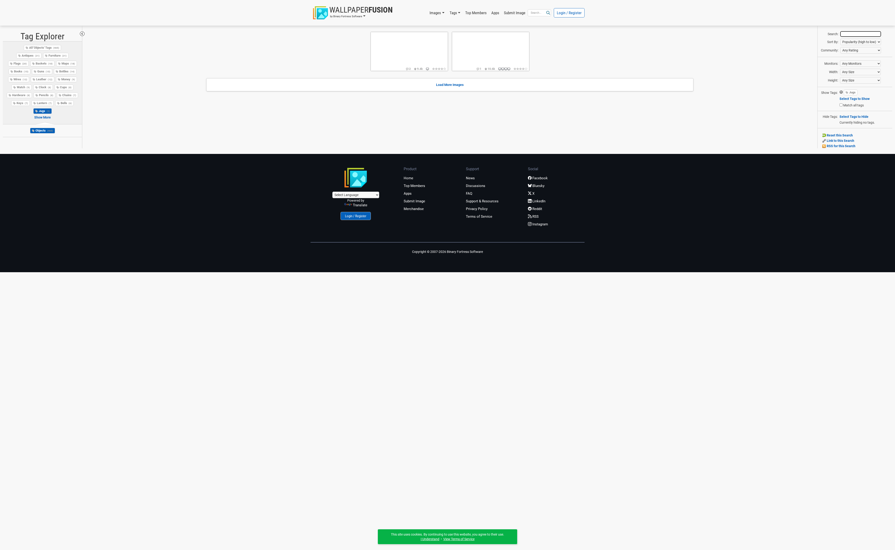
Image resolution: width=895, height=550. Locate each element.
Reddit (537, 209)
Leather (44, 79)
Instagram (540, 224)
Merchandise (414, 209)
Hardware (21, 95)
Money (68, 79)
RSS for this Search (840, 146)
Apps (495, 12)
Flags (20, 63)
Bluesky (538, 186)
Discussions (475, 186)
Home (408, 178)
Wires (20, 79)
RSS (535, 216)
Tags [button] (453, 12)
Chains (69, 95)
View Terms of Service (459, 539)
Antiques (31, 55)
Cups (66, 87)
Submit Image (514, 12)
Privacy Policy (477, 209)
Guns (43, 71)
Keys (22, 103)
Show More (42, 117)
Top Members (476, 12)
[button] (352, 13)
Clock (45, 87)
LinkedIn (538, 201)
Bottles (67, 71)
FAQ (469, 193)
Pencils (46, 95)
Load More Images (450, 85)
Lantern (44, 103)
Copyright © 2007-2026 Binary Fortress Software (447, 252)
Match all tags (853, 105)
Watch (23, 87)
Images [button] (435, 12)
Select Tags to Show (855, 99)
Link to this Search (840, 141)
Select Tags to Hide (854, 117)
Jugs (44, 111)
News (470, 178)
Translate (360, 205)
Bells (66, 103)
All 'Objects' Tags (44, 47)
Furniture (57, 55)
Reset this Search (839, 135)
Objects (44, 130)
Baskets (44, 63)
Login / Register (569, 12)
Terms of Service (479, 216)
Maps (68, 63)
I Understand (430, 539)
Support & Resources (482, 201)
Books (21, 71)
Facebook (540, 178)
